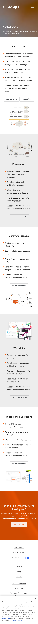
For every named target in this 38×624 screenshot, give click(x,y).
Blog (19, 572)
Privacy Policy (19, 588)
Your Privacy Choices (16, 558)
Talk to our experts (19, 217)
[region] (19, 610)
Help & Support (19, 552)
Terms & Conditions (19, 583)
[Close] (35, 598)
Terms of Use (6, 618)
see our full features (23, 57)
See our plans (11, 99)
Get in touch (19, 525)
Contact (19, 576)
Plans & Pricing (19, 547)
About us (19, 567)
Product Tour (27, 99)
